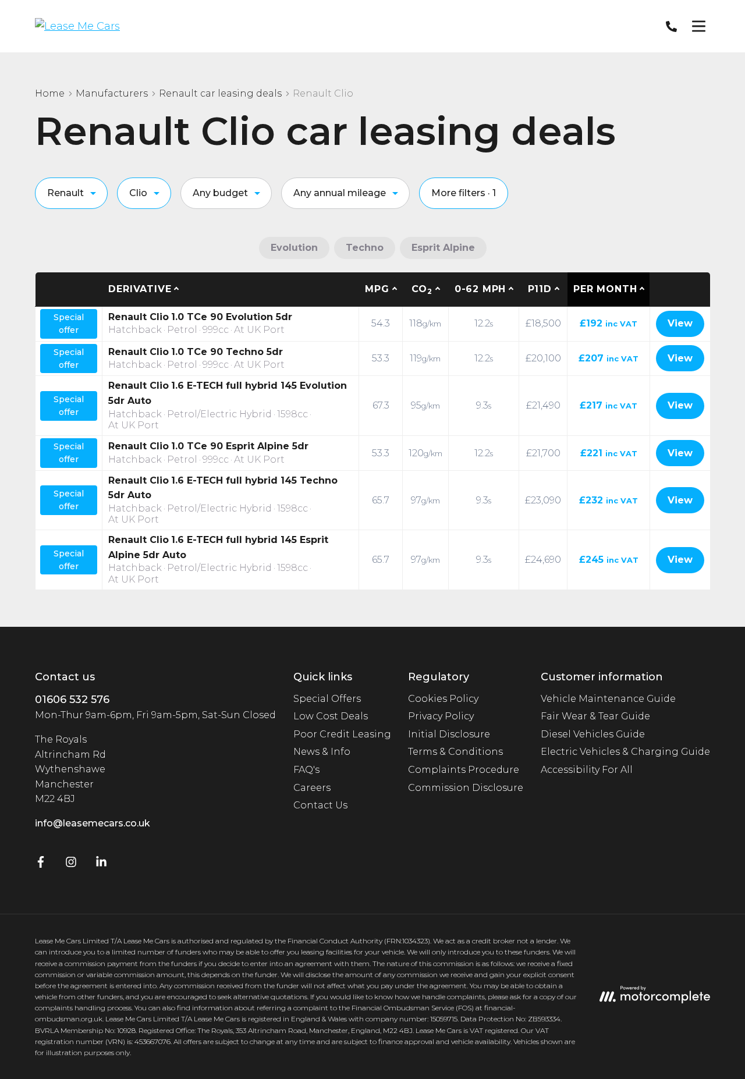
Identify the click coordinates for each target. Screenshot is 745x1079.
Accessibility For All (587, 769)
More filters (463, 192)
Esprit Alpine (443, 247)
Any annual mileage (339, 192)
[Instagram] (71, 864)
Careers (312, 787)
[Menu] (698, 26)
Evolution (294, 247)
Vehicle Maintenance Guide (608, 698)
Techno (365, 247)
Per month (605, 288)
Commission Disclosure (465, 787)
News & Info (321, 751)
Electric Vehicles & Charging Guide (625, 751)
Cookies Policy (443, 698)
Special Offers (327, 698)
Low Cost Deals (330, 716)
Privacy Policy (441, 716)
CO (421, 289)
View (680, 323)
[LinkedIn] (101, 864)
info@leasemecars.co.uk (92, 823)
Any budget (220, 192)
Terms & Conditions (455, 751)
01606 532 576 (72, 699)
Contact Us (320, 805)
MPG (377, 288)
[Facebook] (41, 864)
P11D (540, 288)
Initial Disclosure (449, 734)
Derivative (139, 288)
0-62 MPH (480, 288)
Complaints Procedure (463, 769)
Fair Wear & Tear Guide (595, 716)
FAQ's (306, 769)
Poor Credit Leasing (342, 734)
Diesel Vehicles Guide (593, 734)
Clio (138, 192)
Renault (65, 192)
